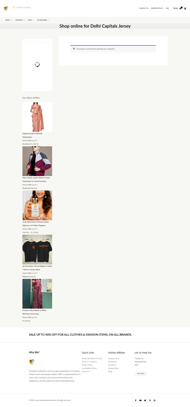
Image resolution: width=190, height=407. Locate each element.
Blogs (110, 239)
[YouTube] (140, 269)
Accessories (42, 20)
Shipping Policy (157, 8)
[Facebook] (136, 269)
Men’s (7, 20)
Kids (30, 20)
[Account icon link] (185, 8)
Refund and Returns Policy (92, 226)
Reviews (141, 241)
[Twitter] (145, 269)
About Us (85, 239)
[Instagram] (150, 269)
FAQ (167, 8)
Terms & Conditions (89, 229)
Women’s (19, 20)
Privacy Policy (87, 232)
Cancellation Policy (89, 236)
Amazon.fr (112, 232)
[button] (11, 20)
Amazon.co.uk (113, 226)
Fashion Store (113, 236)
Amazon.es (112, 229)
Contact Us (143, 8)
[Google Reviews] (155, 269)
